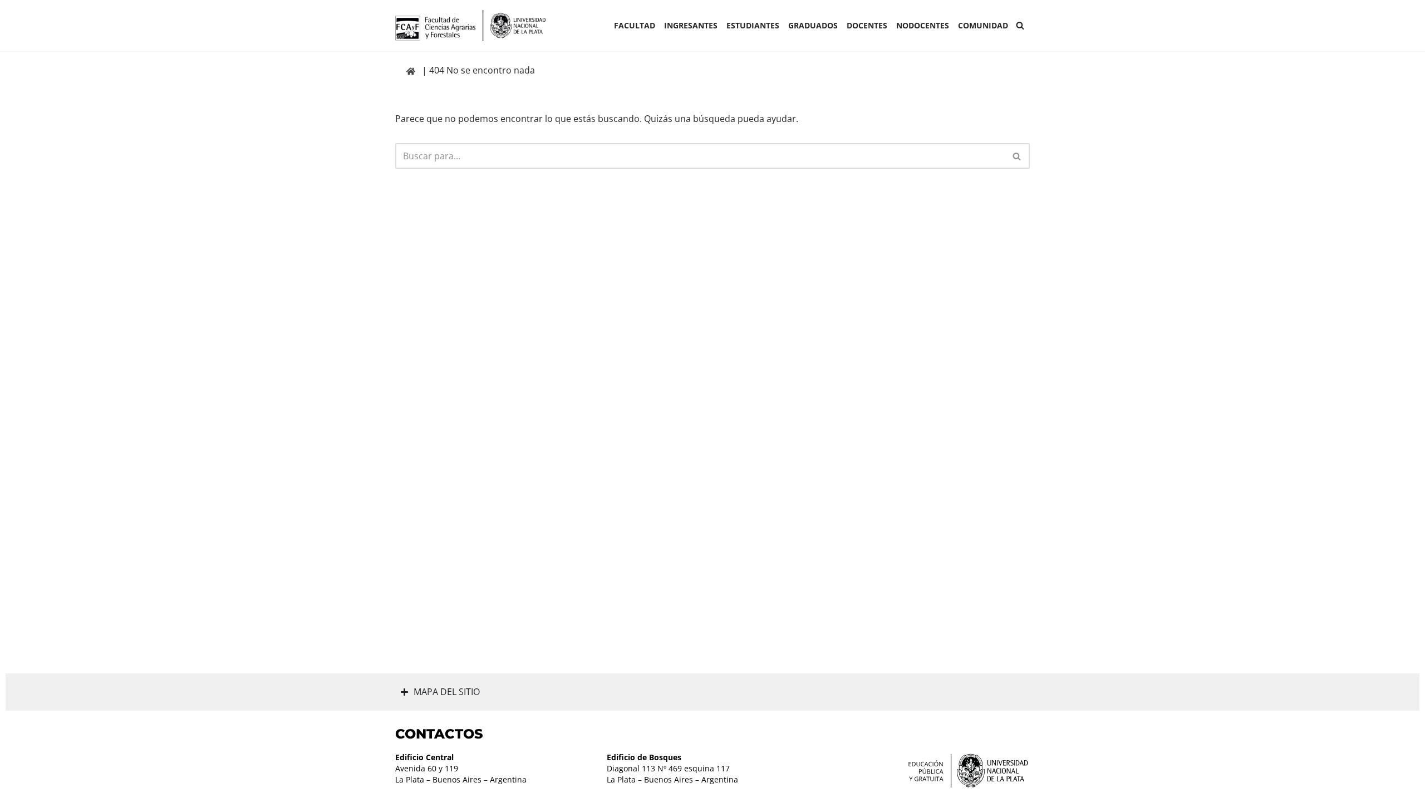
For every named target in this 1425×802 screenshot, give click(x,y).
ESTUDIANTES (752, 25)
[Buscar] (1020, 25)
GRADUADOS (813, 25)
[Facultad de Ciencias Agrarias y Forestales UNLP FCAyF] (470, 25)
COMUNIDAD (983, 25)
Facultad (634, 25)
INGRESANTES (691, 25)
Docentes (867, 25)
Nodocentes (922, 25)
